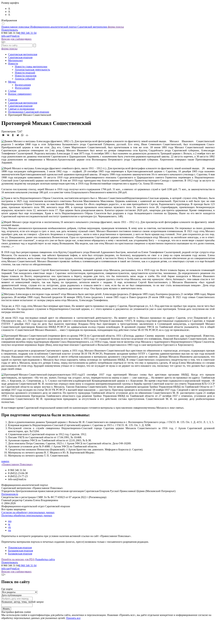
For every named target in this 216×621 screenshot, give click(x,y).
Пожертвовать (9, 29)
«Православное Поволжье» (17, 464)
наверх (5, 461)
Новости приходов (25, 75)
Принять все (73, 618)
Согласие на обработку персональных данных (28, 512)
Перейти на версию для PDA (18, 559)
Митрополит (15, 60)
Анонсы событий (25, 78)
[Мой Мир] (27, 135)
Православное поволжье (54, 26)
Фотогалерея (22, 87)
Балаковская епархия (20, 553)
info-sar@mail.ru (10, 35)
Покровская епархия (20, 547)
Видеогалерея (23, 84)
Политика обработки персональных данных (26, 515)
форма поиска (116, 26)
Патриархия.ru (9, 494)
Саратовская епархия (20, 57)
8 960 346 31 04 (27, 32)
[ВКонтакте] (8, 135)
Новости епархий (25, 72)
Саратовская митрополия (22, 54)
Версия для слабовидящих (16, 39)
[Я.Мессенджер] (3, 135)
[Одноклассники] (13, 135)
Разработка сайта (45, 559)
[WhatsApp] (22, 135)
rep (9, 521)
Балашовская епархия (20, 550)
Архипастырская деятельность (32, 69)
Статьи (12, 90)
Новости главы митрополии (31, 66)
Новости (13, 63)
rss (9, 530)
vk (9, 527)
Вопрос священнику (20, 93)
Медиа (12, 81)
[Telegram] (18, 135)
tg (9, 524)
